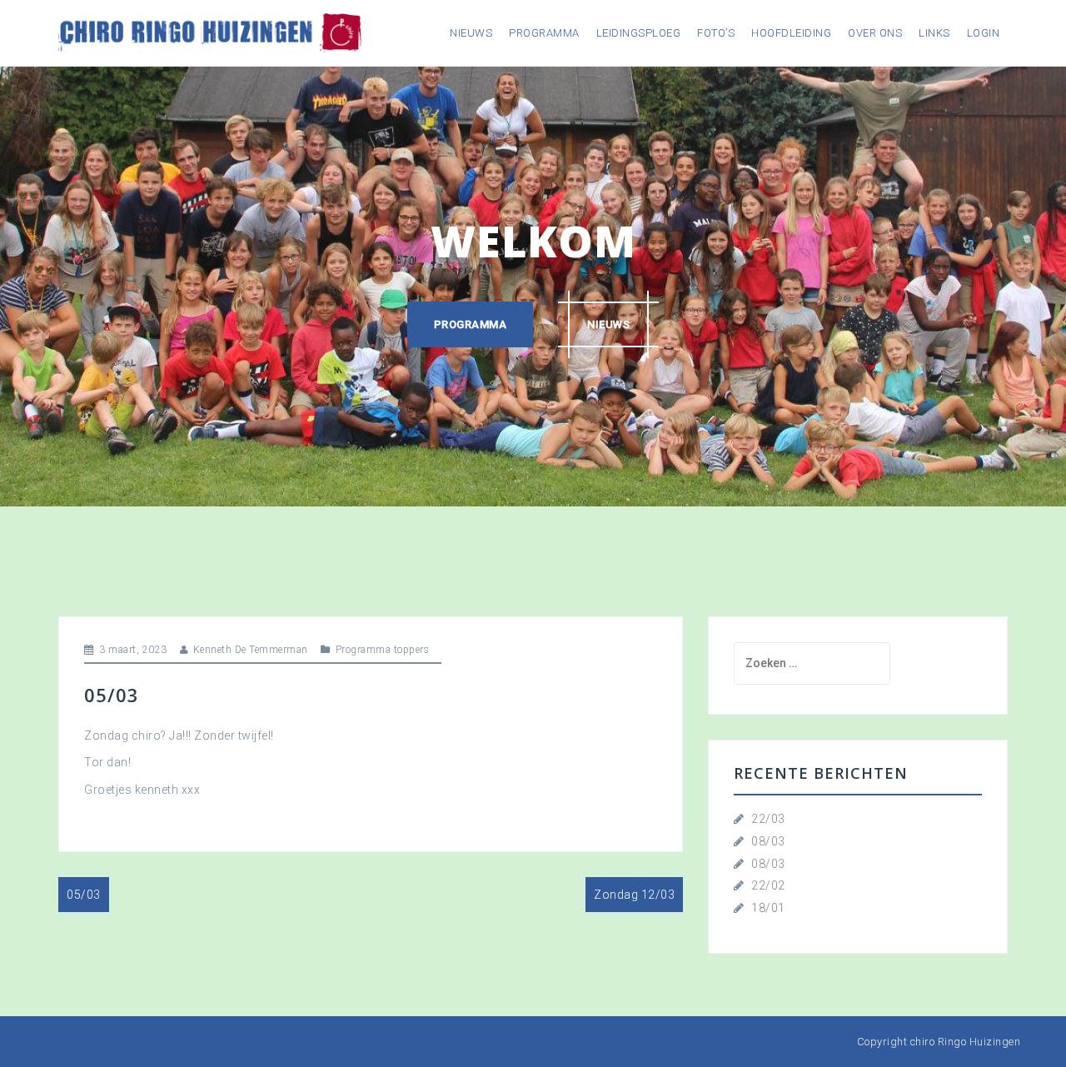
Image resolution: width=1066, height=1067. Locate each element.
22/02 (768, 885)
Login (983, 33)
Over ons (875, 33)
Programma (544, 33)
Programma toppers (383, 650)
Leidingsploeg (638, 33)
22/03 (768, 818)
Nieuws (471, 33)
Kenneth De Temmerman (250, 650)
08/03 (768, 841)
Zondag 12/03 (634, 894)
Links (934, 33)
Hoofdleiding (791, 33)
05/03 (84, 894)
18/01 (768, 908)
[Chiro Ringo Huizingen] (210, 31)
